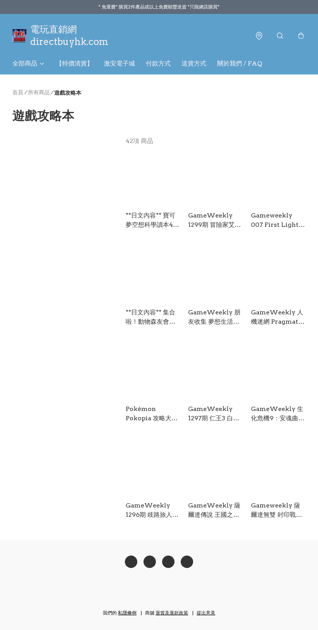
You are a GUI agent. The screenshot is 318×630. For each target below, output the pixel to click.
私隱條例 (127, 613)
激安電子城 (119, 63)
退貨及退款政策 (172, 613)
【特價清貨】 (74, 63)
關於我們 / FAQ (239, 63)
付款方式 (158, 63)
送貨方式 (193, 63)
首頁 (17, 92)
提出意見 (206, 613)
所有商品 (39, 92)
